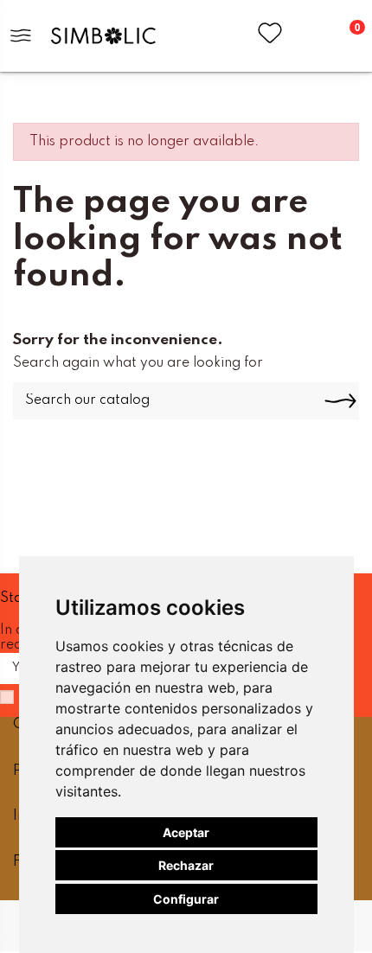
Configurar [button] (186, 899)
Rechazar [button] (186, 865)
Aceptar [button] (186, 832)
